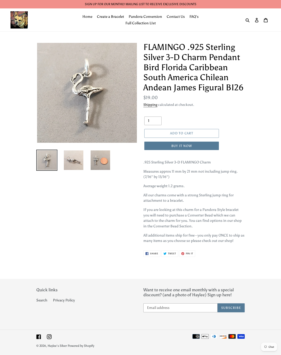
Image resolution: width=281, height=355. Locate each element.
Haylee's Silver (57, 346)
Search (41, 300)
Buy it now (181, 146)
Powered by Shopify (81, 346)
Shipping (150, 105)
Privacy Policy (64, 300)
